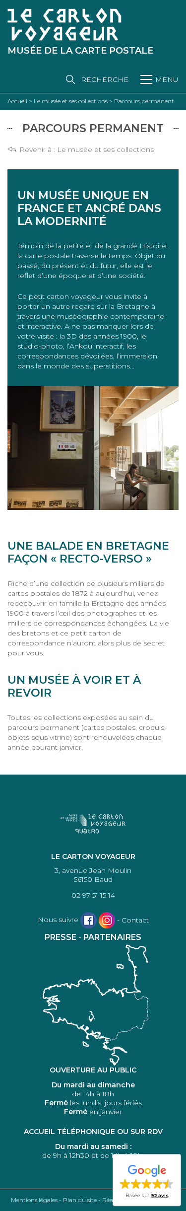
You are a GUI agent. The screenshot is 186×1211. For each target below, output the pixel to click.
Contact (135, 920)
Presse (60, 937)
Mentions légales (34, 1200)
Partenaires (112, 937)
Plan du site (80, 1200)
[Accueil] (64, 24)
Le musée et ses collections (105, 149)
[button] (147, 1181)
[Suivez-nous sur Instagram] (107, 920)
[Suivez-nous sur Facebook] (88, 920)
